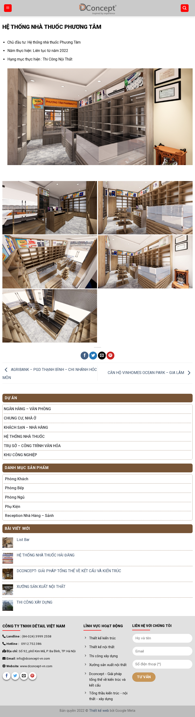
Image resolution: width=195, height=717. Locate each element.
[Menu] (8, 8)
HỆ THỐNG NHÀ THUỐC (24, 436)
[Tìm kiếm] (185, 8)
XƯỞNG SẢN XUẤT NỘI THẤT (41, 586)
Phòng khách (16, 479)
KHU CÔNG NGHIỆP (20, 455)
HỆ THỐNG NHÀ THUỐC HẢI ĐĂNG (45, 555)
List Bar (23, 539)
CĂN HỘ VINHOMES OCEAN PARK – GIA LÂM (146, 373)
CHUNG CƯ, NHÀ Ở (20, 418)
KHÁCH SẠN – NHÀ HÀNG (26, 427)
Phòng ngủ (14, 497)
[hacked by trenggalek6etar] (97, 8)
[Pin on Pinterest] (110, 355)
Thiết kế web (99, 711)
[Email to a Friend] (102, 355)
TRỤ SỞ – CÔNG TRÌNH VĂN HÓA (32, 446)
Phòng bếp (14, 488)
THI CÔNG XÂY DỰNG (34, 602)
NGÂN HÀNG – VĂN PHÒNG (27, 409)
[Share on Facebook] (84, 355)
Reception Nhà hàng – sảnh (29, 515)
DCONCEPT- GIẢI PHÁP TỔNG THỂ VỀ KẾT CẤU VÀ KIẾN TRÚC (69, 571)
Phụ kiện (12, 506)
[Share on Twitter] (93, 355)
